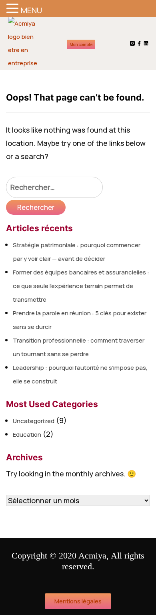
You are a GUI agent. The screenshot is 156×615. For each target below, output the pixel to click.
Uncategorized (33, 421)
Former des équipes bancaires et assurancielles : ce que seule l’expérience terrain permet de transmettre (81, 286)
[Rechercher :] (54, 187)
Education (27, 434)
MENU (31, 10)
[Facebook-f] (139, 43)
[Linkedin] (146, 43)
